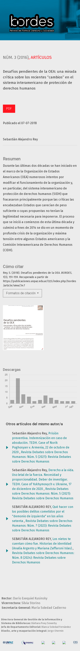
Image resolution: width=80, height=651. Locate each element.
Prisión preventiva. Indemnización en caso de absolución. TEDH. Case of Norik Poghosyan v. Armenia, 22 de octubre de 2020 (40, 442)
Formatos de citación (21, 293)
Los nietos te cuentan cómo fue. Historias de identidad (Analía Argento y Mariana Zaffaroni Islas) (42, 543)
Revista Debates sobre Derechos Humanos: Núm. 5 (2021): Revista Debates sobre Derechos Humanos (41, 456)
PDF (9, 108)
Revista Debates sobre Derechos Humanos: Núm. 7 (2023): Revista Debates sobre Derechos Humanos (42, 525)
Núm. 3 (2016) (16, 57)
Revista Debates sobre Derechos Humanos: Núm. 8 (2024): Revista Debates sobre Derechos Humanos (43, 557)
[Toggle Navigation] (68, 23)
